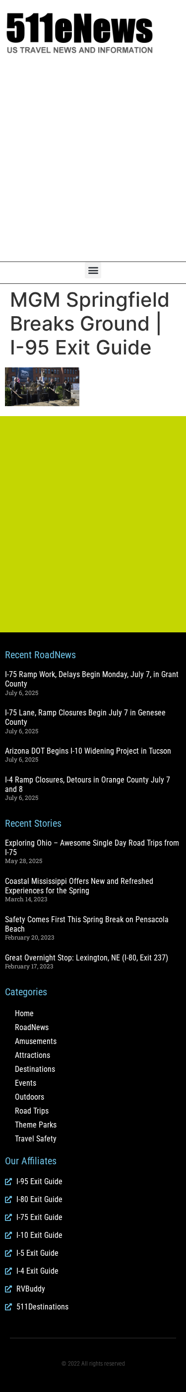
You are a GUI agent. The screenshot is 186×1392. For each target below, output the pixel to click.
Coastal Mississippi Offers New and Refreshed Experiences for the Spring (79, 885)
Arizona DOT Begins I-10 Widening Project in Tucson (88, 751)
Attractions (32, 1055)
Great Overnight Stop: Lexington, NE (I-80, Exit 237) (86, 957)
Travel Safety (36, 1138)
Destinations (35, 1069)
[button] (93, 270)
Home (24, 1013)
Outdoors (29, 1097)
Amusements (36, 1041)
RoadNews (32, 1027)
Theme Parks (36, 1125)
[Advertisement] (93, 158)
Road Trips (32, 1111)
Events (25, 1083)
